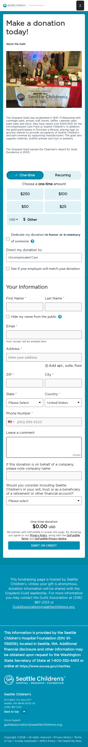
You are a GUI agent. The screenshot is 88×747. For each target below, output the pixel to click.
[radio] (27, 175)
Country (51, 394)
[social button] (80, 5)
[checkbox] (44, 238)
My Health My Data (69, 741)
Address (13, 349)
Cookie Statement (26, 741)
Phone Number (18, 413)
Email (10, 326)
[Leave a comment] (44, 447)
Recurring (63, 175)
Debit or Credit (44, 545)
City (48, 374)
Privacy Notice (62, 737)
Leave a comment (20, 432)
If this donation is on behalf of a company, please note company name (40, 466)
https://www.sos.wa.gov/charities (45, 666)
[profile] (64, 5)
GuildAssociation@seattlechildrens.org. (44, 607)
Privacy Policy (38, 535)
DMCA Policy (47, 741)
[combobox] (44, 257)
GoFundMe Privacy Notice (50, 538)
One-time (27, 175)
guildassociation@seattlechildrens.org (33, 724)
